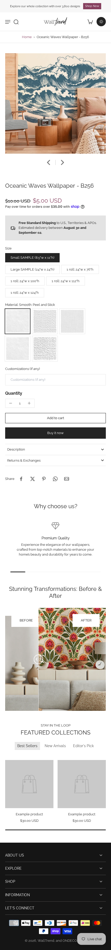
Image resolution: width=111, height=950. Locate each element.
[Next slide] (62, 162)
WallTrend (46, 941)
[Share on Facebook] (21, 479)
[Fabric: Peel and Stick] (72, 321)
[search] (16, 21)
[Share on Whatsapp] (55, 479)
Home (27, 37)
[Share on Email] (66, 479)
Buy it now (55, 433)
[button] (55, 418)
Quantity (13, 393)
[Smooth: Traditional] (17, 348)
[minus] (10, 403)
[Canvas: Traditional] (45, 348)
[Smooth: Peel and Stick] (17, 321)
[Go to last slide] (48, 162)
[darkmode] (101, 21)
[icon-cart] (90, 21)
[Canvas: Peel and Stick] (45, 321)
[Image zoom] (55, 103)
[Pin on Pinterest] (44, 479)
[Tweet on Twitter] (32, 479)
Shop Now (92, 6)
